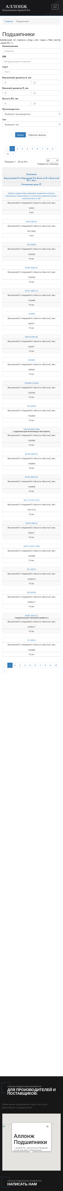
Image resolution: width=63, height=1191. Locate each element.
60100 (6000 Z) (31, 454)
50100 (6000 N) (31, 477)
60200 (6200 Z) (31, 267)
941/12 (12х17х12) (31, 500)
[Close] (47, 1126)
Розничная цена (30, 184)
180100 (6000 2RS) (31, 429)
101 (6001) (31, 640)
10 (7, 153)
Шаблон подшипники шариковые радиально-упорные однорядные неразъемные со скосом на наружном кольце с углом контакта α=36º (32, 196)
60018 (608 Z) (31, 523)
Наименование (10, 45)
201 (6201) (31, 569)
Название (31, 174)
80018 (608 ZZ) (31, 336)
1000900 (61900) (31, 383)
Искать (20, 134)
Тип (4, 119)
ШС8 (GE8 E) (31, 221)
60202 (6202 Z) (31, 615)
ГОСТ (5, 66)
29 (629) (31, 360)
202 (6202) (31, 592)
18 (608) (31, 313)
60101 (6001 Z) (31, 290)
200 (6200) (31, 244)
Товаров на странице (47, 163)
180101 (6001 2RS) (31, 546)
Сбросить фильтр (37, 134)
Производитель (11, 108)
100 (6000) (31, 406)
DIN (4, 56)
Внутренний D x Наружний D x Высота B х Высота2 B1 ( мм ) (31, 179)
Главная (9, 21)
